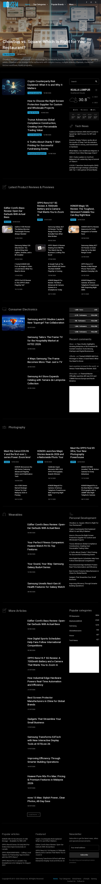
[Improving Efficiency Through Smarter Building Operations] (13, 762)
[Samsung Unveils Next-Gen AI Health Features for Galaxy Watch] (13, 587)
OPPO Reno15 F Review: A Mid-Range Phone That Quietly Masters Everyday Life (89, 267)
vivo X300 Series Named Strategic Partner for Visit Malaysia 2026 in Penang (21, 490)
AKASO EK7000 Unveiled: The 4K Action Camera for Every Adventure (90, 470)
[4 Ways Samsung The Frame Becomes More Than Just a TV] (13, 362)
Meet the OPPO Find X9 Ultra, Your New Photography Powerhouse (82, 452)
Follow (94, 315)
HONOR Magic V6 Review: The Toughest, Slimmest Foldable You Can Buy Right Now (82, 210)
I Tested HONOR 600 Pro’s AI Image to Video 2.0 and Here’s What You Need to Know (23, 267)
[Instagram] (91, 2)
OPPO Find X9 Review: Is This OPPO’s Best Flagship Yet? (23, 282)
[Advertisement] (84, 399)
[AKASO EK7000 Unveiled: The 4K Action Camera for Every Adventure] (73, 469)
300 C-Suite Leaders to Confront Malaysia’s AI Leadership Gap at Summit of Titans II (84, 159)
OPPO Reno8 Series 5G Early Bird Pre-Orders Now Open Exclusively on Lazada (16, 846)
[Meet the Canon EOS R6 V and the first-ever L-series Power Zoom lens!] (17, 447)
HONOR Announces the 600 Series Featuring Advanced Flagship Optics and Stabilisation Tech (23, 472)
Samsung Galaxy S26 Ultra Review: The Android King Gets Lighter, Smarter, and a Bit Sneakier (23, 250)
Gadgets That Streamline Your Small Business (82, 578)
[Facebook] (87, 2)
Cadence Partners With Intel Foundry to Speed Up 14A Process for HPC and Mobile (83, 134)
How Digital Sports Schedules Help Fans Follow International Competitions (84, 559)
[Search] (96, 82)
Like (95, 310)
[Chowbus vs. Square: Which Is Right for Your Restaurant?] (50, 36)
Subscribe (84, 855)
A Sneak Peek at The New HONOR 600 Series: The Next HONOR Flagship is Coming (57, 267)
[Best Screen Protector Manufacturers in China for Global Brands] (13, 703)
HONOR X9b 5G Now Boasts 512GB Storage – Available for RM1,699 (15, 840)
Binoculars (73, 373)
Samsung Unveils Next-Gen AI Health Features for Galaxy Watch (46, 585)
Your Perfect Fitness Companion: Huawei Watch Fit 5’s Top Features (45, 546)
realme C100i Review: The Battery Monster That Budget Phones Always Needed (23, 230)
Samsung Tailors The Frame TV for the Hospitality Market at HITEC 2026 (45, 340)
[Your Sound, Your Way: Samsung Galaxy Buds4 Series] (13, 567)
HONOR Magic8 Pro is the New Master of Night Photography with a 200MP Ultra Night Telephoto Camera (90, 490)
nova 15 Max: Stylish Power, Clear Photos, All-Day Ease (46, 799)
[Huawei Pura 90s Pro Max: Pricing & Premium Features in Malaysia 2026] (13, 781)
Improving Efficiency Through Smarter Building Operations (83, 584)
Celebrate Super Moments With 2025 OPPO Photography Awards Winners (55, 470)
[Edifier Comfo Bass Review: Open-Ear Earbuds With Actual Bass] (13, 528)
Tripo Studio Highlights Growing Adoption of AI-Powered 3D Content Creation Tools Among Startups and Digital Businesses (83, 347)
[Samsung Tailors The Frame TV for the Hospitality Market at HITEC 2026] (13, 342)
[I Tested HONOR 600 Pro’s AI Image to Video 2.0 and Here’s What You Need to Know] (7, 266)
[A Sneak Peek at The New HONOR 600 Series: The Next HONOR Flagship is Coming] (40, 266)
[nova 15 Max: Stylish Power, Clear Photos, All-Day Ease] (13, 801)
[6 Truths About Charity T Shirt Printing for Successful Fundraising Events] (13, 147)
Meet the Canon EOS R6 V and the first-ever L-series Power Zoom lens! (17, 454)
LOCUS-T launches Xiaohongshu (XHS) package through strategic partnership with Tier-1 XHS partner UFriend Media (83, 167)
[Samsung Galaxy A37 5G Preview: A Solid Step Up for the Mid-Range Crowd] (73, 248)
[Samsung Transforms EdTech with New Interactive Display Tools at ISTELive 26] (13, 742)
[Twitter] (96, 2)
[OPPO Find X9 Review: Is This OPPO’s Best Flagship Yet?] (7, 283)
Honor (73, 220)
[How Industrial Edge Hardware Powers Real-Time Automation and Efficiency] (13, 683)
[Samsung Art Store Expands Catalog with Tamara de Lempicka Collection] (13, 381)
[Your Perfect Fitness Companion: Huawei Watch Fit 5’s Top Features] (13, 548)
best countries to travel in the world (82, 366)
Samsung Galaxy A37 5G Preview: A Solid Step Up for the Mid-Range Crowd (89, 249)
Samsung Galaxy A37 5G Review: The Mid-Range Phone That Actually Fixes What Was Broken (56, 231)
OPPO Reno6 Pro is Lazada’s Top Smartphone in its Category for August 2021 (16, 863)
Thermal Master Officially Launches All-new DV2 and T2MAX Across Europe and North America (82, 377)
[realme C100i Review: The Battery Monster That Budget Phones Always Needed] (7, 229)
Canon (7, 462)
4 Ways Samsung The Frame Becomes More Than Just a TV (44, 360)
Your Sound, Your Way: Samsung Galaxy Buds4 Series (45, 565)
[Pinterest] (96, 7)
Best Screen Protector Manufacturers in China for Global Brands (84, 572)
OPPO (40, 220)
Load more (33, 814)
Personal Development (37, 153)
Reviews (8, 222)
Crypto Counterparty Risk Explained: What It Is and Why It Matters (44, 84)
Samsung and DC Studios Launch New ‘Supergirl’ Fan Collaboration (45, 321)
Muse (71, 344)
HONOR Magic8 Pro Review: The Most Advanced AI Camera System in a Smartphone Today (56, 285)
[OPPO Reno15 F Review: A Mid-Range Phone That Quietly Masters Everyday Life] (73, 266)
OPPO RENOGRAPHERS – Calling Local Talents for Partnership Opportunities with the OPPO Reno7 (16, 854)
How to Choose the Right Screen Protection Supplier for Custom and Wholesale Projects (45, 104)
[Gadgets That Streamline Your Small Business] (13, 722)
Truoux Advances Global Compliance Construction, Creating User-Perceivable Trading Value (42, 125)
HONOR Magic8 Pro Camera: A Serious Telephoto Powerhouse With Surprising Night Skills (90, 285)
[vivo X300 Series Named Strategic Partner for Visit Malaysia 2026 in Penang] (7, 488)
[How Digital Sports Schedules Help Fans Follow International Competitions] (13, 644)
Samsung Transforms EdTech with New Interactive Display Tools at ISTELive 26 (44, 740)
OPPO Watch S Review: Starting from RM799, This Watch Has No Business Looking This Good (56, 250)
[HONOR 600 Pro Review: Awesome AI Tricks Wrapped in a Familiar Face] (73, 229)
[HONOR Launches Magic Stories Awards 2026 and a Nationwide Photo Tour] (50, 447)
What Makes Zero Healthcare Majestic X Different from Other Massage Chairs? (84, 152)
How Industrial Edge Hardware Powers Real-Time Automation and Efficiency (83, 566)
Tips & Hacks (8, 54)
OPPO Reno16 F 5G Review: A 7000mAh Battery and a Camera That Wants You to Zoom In (50, 209)
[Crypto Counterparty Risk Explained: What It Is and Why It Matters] (13, 87)
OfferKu (72, 356)
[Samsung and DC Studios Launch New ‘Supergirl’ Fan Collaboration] (13, 323)
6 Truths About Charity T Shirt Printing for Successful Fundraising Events (43, 145)
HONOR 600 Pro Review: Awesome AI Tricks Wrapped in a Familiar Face (90, 230)
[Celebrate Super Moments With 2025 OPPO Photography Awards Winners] (40, 469)
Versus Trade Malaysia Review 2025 (82, 368)
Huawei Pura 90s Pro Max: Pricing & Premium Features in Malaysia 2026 (46, 779)
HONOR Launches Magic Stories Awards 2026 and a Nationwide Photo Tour (50, 454)
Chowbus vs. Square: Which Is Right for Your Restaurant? (44, 45)
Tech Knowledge (34, 93)
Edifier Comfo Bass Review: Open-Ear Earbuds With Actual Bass (14, 212)
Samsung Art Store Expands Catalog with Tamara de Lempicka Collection (46, 380)
